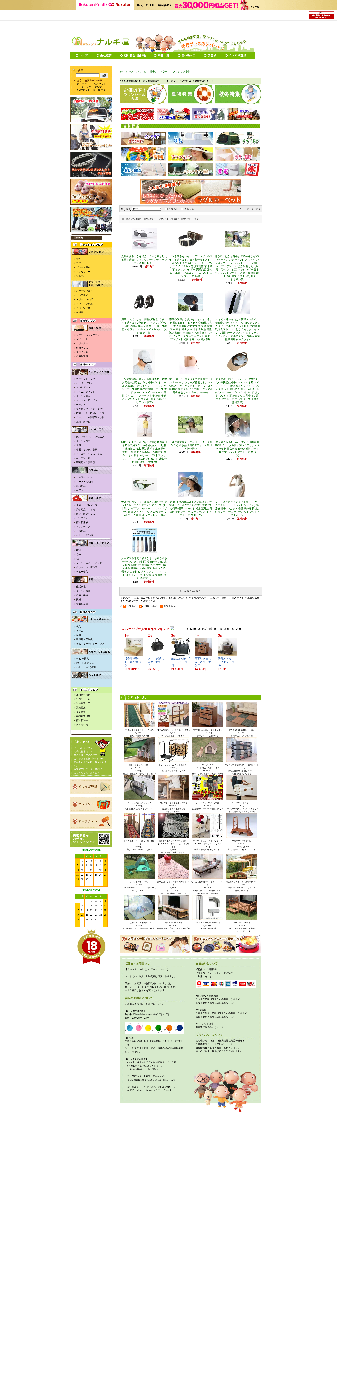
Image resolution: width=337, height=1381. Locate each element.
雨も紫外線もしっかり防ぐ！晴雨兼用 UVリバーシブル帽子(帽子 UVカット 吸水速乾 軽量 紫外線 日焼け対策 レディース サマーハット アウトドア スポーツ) (237, 449)
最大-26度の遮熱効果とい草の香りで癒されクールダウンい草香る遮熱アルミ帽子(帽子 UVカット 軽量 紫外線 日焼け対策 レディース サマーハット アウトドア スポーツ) (190, 509)
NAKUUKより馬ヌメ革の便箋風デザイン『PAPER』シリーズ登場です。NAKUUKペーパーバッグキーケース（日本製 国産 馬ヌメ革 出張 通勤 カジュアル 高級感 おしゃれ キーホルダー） (191, 386)
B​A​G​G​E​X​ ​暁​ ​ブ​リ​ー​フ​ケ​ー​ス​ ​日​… (180, 662)
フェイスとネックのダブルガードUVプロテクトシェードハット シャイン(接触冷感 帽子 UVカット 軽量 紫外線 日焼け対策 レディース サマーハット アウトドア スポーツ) (237, 509)
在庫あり (173, 209)
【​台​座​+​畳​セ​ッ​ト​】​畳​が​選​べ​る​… (133, 662)
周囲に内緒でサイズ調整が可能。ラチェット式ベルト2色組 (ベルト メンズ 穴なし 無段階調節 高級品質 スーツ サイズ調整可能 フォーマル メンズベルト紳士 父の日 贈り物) (144, 326)
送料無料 (189, 209)
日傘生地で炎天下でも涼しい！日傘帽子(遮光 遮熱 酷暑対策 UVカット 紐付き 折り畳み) (190, 445)
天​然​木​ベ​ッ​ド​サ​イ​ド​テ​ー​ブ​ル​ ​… (226, 662)
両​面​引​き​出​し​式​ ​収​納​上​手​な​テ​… (203, 662)
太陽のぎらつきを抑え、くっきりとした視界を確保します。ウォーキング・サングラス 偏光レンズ (144, 259)
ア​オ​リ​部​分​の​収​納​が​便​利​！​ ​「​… (156, 662)
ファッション (141, 72)
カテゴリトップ (126, 72)
